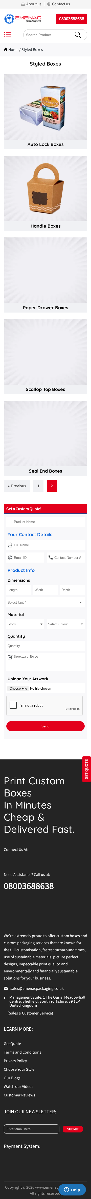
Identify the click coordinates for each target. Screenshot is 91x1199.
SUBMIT (73, 1129)
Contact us (61, 4)
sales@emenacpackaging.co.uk (37, 988)
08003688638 (29, 886)
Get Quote (12, 1044)
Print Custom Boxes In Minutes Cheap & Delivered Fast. (39, 805)
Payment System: (22, 1146)
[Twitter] (38, 860)
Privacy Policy (15, 1061)
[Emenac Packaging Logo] (23, 19)
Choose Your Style (19, 1069)
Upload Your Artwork (28, 678)
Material (16, 614)
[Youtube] (48, 860)
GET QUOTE (86, 769)
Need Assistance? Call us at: (27, 875)
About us (33, 4)
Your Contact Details (30, 534)
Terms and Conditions (22, 1052)
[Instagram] (17, 860)
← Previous (17, 486)
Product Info (21, 570)
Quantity (16, 636)
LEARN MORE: (18, 1029)
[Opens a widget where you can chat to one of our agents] (72, 1190)
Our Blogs (12, 1078)
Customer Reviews (19, 1095)
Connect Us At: (16, 850)
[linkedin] (58, 860)
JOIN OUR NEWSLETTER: (30, 1111)
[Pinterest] (28, 860)
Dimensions (19, 580)
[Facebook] (7, 860)
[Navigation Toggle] (7, 35)
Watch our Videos (18, 1087)
